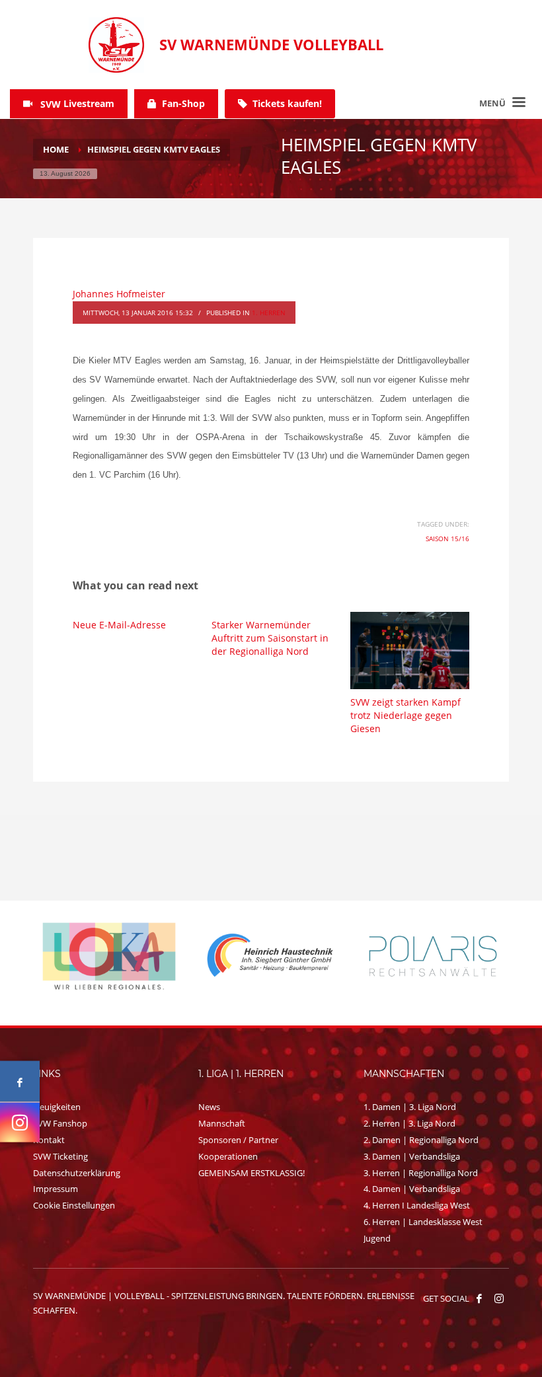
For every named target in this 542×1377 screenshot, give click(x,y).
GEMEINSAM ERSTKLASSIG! (251, 1173)
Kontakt (49, 1140)
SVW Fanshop (60, 1123)
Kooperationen (228, 1156)
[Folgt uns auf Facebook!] (479, 1298)
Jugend (377, 1238)
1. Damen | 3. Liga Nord (410, 1107)
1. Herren (269, 312)
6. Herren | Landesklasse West (423, 1222)
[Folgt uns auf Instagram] (20, 1122)
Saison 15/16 (447, 538)
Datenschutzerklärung (76, 1173)
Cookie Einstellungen (74, 1205)
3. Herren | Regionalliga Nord (421, 1173)
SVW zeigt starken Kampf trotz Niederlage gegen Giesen (405, 715)
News (209, 1107)
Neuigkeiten (57, 1107)
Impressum (55, 1189)
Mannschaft (221, 1123)
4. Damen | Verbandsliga (412, 1189)
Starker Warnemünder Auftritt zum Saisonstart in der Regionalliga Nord (270, 637)
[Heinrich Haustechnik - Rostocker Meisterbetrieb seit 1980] (109, 956)
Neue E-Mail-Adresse (119, 624)
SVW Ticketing (60, 1156)
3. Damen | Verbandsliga (412, 1156)
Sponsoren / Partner (238, 1140)
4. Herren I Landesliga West (417, 1205)
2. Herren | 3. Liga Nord (409, 1123)
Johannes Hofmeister (119, 293)
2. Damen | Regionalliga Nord (421, 1140)
